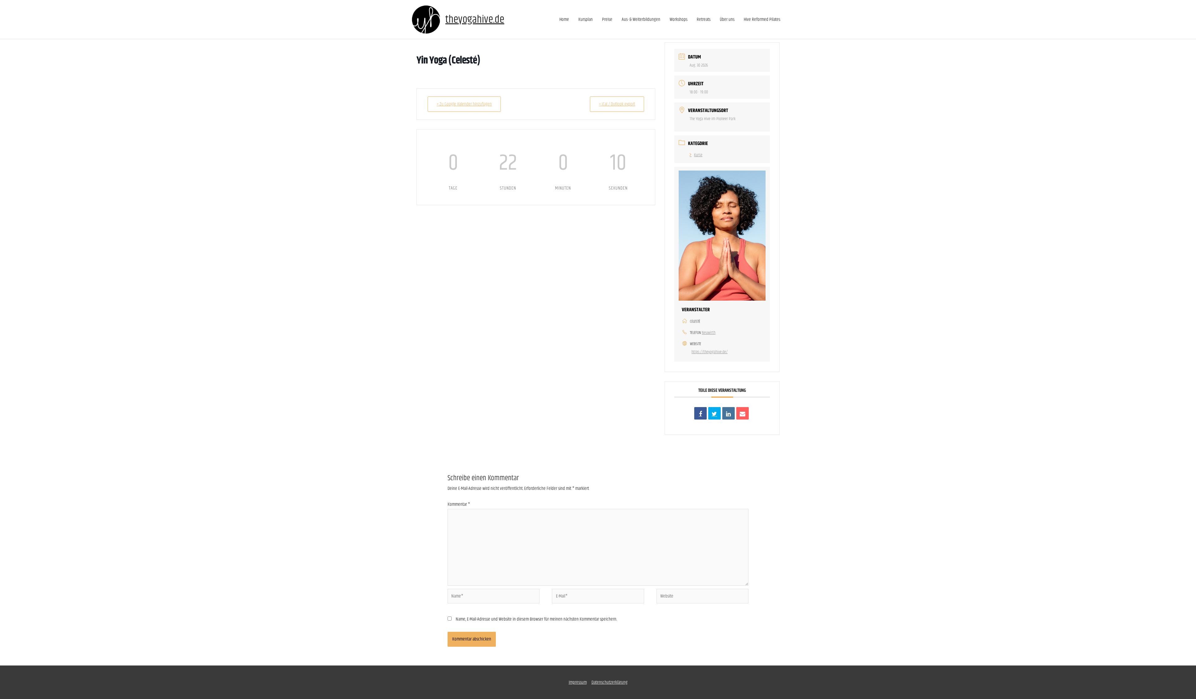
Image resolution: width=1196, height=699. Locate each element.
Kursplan (585, 19)
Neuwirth (708, 332)
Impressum (578, 682)
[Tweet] (714, 413)
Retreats (703, 19)
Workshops (678, 19)
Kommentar (459, 504)
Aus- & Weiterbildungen (641, 19)
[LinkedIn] (728, 413)
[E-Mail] (742, 413)
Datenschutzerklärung (609, 682)
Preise (607, 19)
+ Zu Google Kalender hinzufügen (464, 104)
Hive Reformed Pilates (762, 19)
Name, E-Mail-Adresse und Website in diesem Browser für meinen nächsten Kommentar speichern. (536, 619)
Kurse (698, 155)
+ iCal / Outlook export (617, 104)
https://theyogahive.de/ (709, 352)
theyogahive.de (474, 19)
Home (564, 19)
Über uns (727, 19)
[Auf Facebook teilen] (700, 413)
